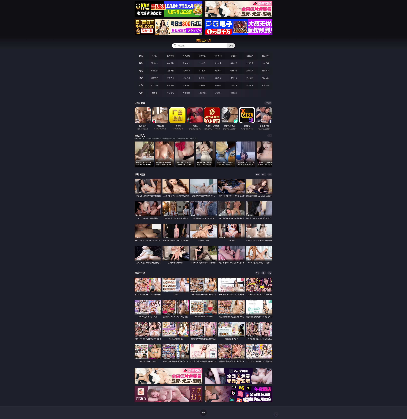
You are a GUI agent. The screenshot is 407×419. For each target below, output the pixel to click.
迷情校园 (218, 85)
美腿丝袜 (218, 78)
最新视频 (140, 174)
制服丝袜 (218, 70)
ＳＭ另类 (265, 63)
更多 (269, 174)
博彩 (141, 55)
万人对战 (186, 56)
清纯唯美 (233, 78)
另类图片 (265, 78)
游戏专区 (202, 56)
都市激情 (154, 85)
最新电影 (140, 273)
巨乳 (263, 174)
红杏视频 (218, 93)
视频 (141, 63)
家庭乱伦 (170, 85)
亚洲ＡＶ (154, 63)
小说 (141, 85)
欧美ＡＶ (186, 63)
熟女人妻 (218, 63)
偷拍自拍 (170, 70)
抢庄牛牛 (265, 56)
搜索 (231, 45)
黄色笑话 (249, 85)
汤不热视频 (202, 93)
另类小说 (233, 85)
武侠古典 (202, 85)
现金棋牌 (249, 56)
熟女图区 (249, 78)
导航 (141, 92)
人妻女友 (186, 85)
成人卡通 (186, 70)
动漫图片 (202, 78)
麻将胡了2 (218, 56)
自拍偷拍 (170, 63)
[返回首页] (276, 414)
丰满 (257, 273)
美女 (257, 174)
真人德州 (170, 56)
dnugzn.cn (203, 40)
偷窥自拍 (154, 78)
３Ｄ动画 (202, 63)
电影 (141, 70)
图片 (141, 78)
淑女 (263, 273)
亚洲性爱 (154, 70)
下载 (269, 136)
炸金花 (233, 56)
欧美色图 (186, 78)
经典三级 (233, 70)
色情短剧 (233, 93)
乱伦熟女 (249, 70)
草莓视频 (186, 93)
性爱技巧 (265, 85)
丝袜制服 (233, 63)
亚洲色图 (170, 78)
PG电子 (155, 56)
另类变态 (265, 70)
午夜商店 (170, 93)
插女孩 (154, 93)
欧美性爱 (202, 70)
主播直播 (249, 63)
